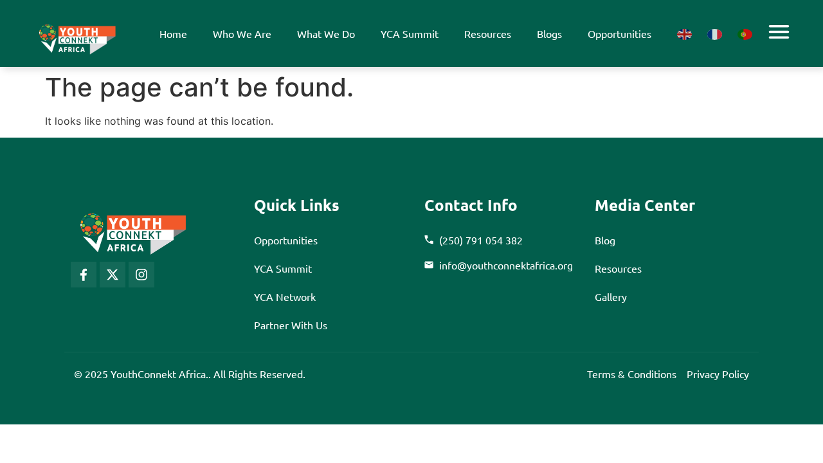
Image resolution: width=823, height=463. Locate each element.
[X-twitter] (112, 274)
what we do (326, 33)
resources (487, 33)
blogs (549, 33)
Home (173, 33)
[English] (684, 33)
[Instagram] (141, 274)
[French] (714, 33)
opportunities (619, 33)
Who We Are (242, 33)
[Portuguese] (744, 33)
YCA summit (410, 33)
